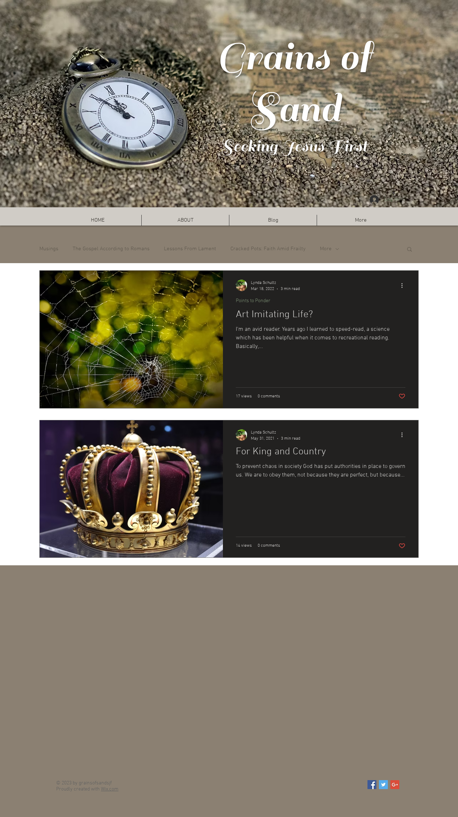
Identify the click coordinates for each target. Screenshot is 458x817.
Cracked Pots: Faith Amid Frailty (268, 249)
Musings (48, 249)
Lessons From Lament (190, 249)
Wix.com (109, 789)
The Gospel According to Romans (111, 249)
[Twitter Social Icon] (383, 784)
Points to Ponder (253, 301)
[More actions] (404, 285)
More (326, 249)
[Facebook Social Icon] (371, 784)
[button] (409, 249)
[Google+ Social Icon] (394, 784)
